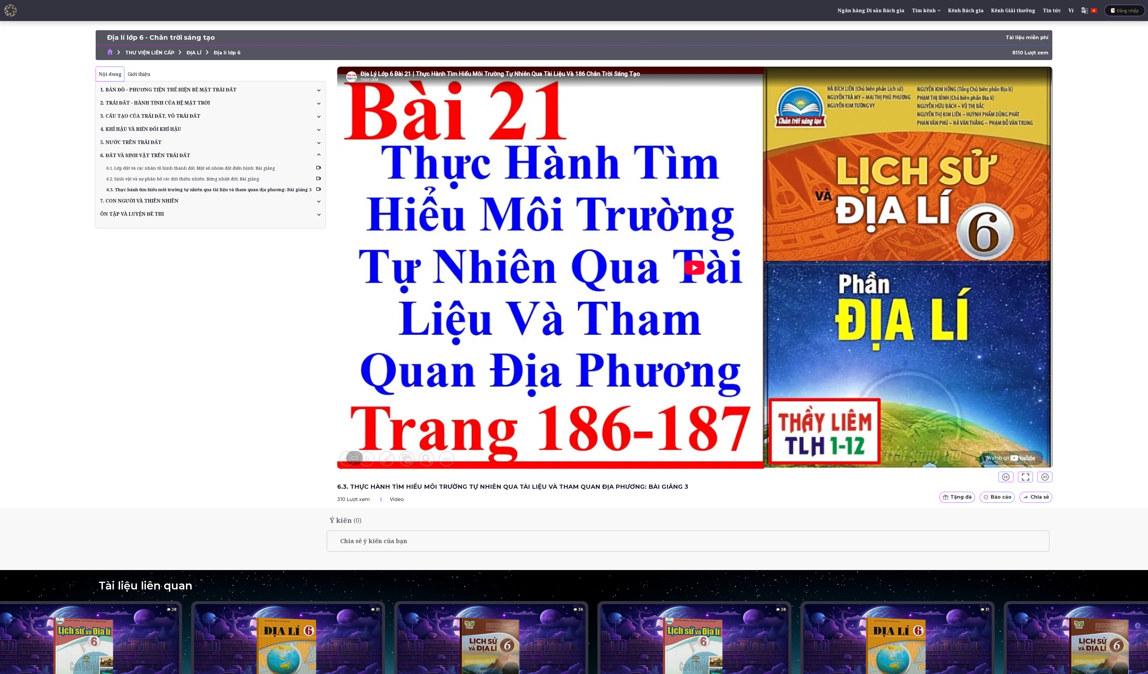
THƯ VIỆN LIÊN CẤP (149, 53)
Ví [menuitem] (1071, 10)
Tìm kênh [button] (924, 10)
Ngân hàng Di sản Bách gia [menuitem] (871, 10)
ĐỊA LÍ (194, 53)
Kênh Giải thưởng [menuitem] (1013, 10)
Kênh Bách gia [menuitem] (966, 10)
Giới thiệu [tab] (139, 74)
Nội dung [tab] (110, 74)
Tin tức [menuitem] (1052, 10)
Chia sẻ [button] (1040, 497)
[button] (210, 89)
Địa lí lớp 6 (227, 53)
